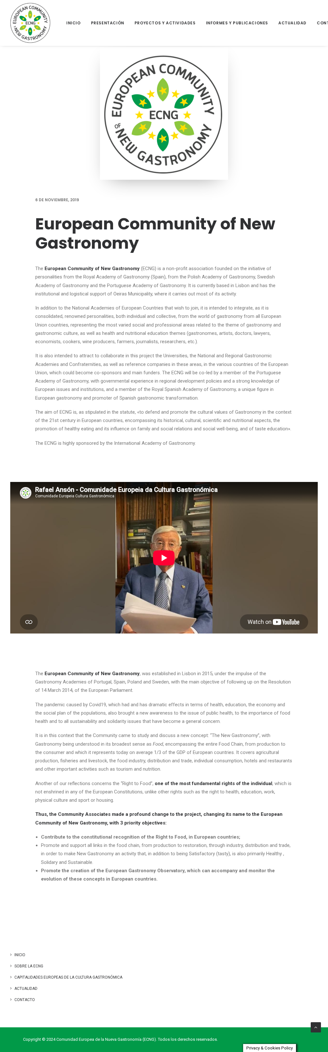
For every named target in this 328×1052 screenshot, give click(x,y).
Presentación (107, 23)
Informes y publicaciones (237, 23)
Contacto (24, 1000)
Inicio (73, 23)
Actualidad (292, 23)
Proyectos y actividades (165, 23)
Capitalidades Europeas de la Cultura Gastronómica (68, 977)
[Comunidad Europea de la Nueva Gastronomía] (30, 23)
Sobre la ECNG (28, 966)
